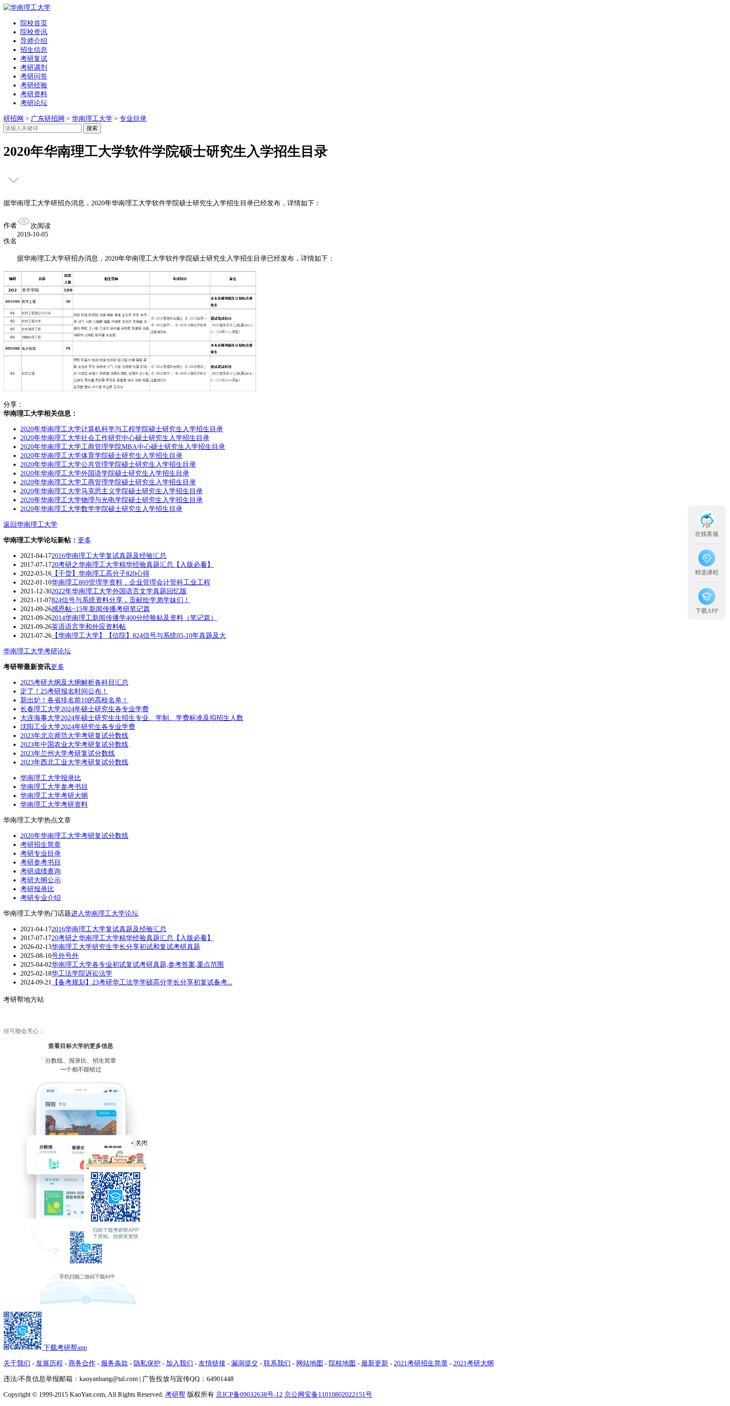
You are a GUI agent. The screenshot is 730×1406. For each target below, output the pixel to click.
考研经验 (33, 85)
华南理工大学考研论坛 (37, 651)
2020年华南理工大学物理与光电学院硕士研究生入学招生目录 (111, 499)
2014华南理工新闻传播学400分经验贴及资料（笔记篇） (134, 617)
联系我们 (277, 1363)
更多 (84, 540)
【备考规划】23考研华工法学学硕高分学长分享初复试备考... (142, 982)
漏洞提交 (244, 1363)
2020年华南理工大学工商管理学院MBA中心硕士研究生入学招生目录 (122, 446)
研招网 (13, 118)
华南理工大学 (92, 118)
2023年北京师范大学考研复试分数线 (74, 735)
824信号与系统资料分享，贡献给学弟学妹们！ (121, 600)
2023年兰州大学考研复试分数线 (67, 753)
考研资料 (33, 94)
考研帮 (175, 1394)
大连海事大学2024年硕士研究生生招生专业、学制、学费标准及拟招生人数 (131, 717)
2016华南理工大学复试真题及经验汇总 (109, 555)
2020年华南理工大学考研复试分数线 (74, 835)
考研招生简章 (40, 844)
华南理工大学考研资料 (54, 804)
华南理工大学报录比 (50, 777)
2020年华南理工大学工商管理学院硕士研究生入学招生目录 (108, 482)
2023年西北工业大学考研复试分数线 (74, 762)
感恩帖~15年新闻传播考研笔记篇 (101, 608)
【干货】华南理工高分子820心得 (101, 573)
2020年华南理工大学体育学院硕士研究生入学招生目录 (101, 455)
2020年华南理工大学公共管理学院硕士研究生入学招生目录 (108, 464)
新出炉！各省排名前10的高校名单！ (74, 700)
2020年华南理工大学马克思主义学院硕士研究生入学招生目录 (111, 491)
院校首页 (33, 23)
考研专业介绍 (40, 897)
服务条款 (114, 1363)
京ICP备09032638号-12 (249, 1394)
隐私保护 (147, 1363)
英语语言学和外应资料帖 (89, 626)
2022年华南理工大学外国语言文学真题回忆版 (119, 591)
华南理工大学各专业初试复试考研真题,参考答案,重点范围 (138, 964)
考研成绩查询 (40, 871)
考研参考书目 (40, 862)
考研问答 (33, 76)
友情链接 (212, 1363)
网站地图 (309, 1363)
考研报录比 (37, 888)
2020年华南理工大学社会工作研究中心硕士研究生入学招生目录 (115, 437)
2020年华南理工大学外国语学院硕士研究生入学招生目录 (104, 473)
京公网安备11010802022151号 (328, 1394)
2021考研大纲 (473, 1363)
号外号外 (65, 955)
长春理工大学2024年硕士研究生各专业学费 (84, 709)
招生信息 (33, 49)
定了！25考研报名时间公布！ (64, 691)
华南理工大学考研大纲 (54, 795)
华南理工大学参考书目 (54, 786)
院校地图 (342, 1363)
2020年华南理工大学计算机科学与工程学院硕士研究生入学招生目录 (121, 428)
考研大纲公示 (40, 880)
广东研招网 (48, 118)
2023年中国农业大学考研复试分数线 (74, 744)
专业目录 (133, 118)
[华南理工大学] (27, 7)
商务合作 (81, 1363)
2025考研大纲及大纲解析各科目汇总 (74, 682)
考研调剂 (33, 67)
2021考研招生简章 (421, 1363)
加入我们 (179, 1363)
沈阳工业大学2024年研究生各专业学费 (77, 726)
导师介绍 (33, 40)
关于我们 (16, 1363)
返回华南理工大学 (30, 524)
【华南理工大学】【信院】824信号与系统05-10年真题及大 (139, 635)
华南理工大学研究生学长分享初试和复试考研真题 (126, 946)
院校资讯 (33, 31)
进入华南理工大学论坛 (105, 913)
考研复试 (33, 58)
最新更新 (374, 1363)
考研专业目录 (40, 853)
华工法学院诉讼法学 (82, 973)
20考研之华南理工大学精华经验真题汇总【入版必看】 (133, 564)
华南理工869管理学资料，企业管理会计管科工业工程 (131, 582)
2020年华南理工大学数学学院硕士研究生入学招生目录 (101, 508)
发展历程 (49, 1363)
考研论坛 (33, 102)
